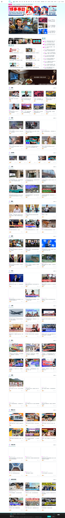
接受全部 (49, 516)
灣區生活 (38, 1)
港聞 (20, 1)
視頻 (24, 1)
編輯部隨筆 (42, 1)
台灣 (33, 1)
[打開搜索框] (57, 1)
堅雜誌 (52, 1)
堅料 (46, 1)
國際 (29, 1)
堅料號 (55, 1)
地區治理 (49, 1)
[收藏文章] (34, 32)
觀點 (26, 1)
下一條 (55, 4)
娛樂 (35, 1)
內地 (31, 1)
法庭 (22, 1)
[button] (11, 32)
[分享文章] (36, 32)
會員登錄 (62, 1)
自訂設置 (53, 516)
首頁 (14, 1)
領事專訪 (16, 1)
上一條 (53, 4)
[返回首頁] (10, 1)
